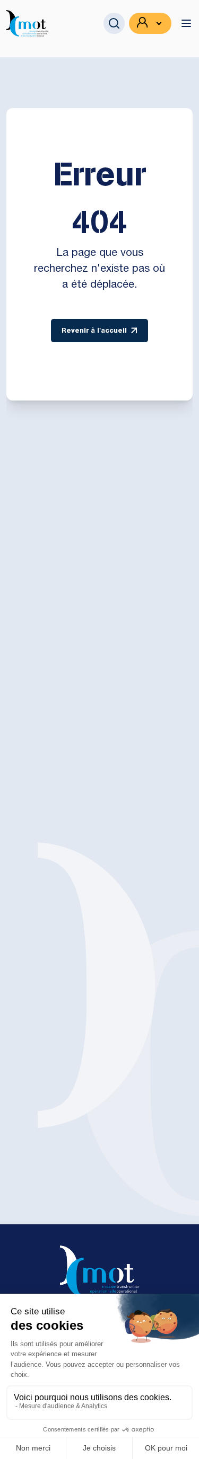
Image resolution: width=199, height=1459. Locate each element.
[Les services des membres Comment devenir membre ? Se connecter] (150, 23)
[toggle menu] (186, 23)
